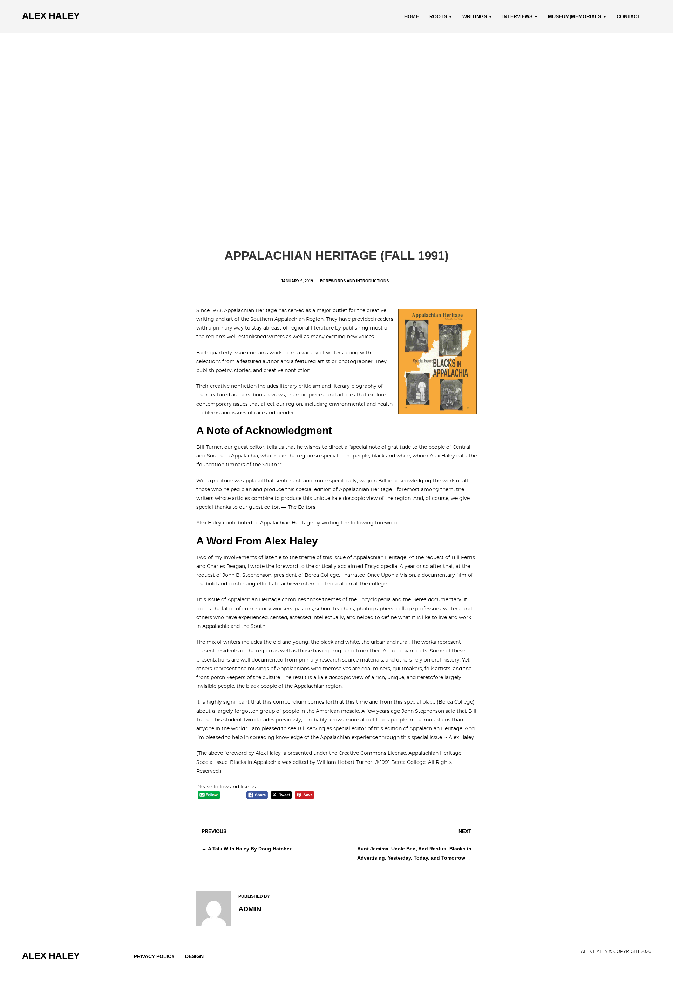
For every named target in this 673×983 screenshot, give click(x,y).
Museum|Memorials (575, 16)
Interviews (518, 16)
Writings (475, 16)
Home (411, 16)
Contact (628, 16)
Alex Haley (51, 16)
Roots (438, 16)
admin (249, 909)
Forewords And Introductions (354, 281)
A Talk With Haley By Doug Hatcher (249, 849)
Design (194, 956)
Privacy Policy (154, 956)
